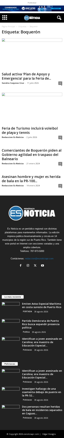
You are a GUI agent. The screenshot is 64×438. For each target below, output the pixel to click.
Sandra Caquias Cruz (13, 83)
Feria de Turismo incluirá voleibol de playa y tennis (30, 130)
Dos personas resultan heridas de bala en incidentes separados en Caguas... (42, 410)
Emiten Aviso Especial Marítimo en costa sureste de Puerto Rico (41, 305)
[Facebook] (21, 266)
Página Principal (8, 26)
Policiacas (27, 350)
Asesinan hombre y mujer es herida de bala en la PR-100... (31, 178)
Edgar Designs (49, 434)
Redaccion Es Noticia (13, 137)
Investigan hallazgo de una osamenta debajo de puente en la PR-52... (41, 392)
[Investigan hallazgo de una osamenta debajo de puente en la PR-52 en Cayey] (11, 393)
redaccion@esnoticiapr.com (39, 258)
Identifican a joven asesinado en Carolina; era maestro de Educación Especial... (42, 342)
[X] (36, 266)
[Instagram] (28, 266)
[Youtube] (43, 266)
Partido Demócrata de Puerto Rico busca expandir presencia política (41, 324)
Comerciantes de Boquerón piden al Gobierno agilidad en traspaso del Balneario (32, 154)
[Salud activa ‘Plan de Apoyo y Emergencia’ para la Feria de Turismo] (32, 54)
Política (26, 332)
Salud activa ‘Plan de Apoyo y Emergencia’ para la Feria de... (26, 76)
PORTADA (27, 311)
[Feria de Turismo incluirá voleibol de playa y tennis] (32, 109)
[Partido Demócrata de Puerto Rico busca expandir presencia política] (11, 325)
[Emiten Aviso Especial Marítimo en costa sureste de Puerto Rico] (11, 308)
